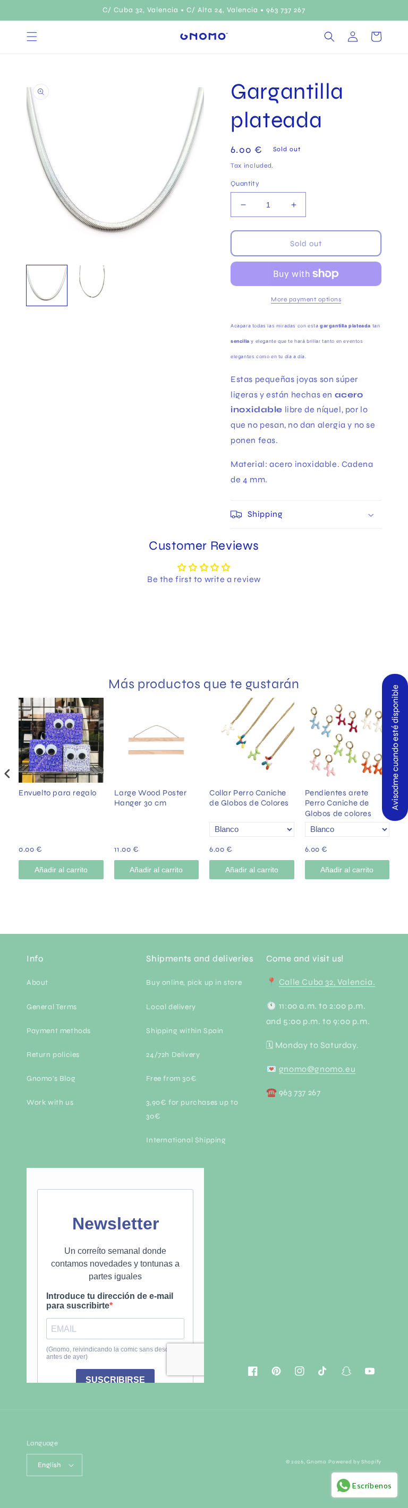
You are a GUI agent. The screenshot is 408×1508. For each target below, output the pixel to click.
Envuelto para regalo (58, 793)
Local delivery (171, 1006)
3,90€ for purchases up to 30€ (192, 1109)
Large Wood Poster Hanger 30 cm (150, 798)
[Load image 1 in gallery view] (47, 285)
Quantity (245, 183)
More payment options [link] (306, 299)
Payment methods (59, 1030)
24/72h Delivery (173, 1054)
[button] (32, 36)
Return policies (53, 1054)
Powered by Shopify (354, 1462)
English (49, 1465)
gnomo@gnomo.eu (317, 1069)
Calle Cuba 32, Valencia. (327, 982)
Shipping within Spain (185, 1030)
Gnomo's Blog (51, 1078)
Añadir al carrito (61, 869)
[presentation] (7, 774)
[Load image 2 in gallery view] (92, 285)
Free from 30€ (171, 1078)
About (37, 982)
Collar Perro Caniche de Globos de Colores (249, 798)
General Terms (52, 1006)
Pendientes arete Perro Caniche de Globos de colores (338, 803)
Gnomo (317, 1462)
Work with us (50, 1102)
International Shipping (186, 1140)
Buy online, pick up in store (194, 982)
